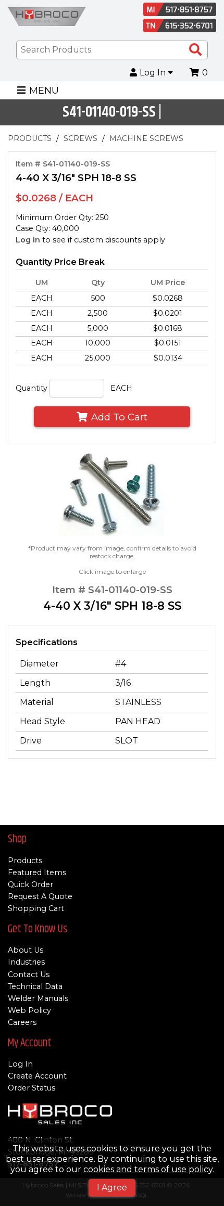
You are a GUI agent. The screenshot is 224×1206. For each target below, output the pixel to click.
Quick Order (30, 884)
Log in (28, 240)
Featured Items (37, 872)
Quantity (31, 388)
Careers (22, 1022)
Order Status (31, 1088)
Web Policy (29, 1010)
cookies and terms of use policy (148, 1169)
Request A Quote (40, 896)
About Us (25, 950)
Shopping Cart (36, 908)
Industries (26, 962)
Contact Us (28, 974)
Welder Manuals (38, 998)
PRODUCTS (30, 138)
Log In (154, 73)
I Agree (112, 1187)
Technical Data (35, 986)
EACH (121, 388)
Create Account (37, 1076)
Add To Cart (119, 417)
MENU (44, 90)
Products (25, 860)
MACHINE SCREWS (146, 138)
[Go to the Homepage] (47, 18)
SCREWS (80, 138)
